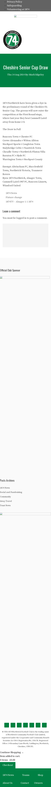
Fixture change (14, 197)
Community (5, 496)
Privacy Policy (14, 1)
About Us (7, 783)
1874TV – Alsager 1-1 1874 (19, 201)
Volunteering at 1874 (18, 9)
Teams (25, 775)
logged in (21, 218)
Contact (25, 783)
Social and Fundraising (11, 492)
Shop (40, 775)
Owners (38, 783)
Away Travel (6, 501)
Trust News (5, 505)
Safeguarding (14, 5)
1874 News (11, 193)
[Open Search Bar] (34, 39)
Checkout (8, 765)
